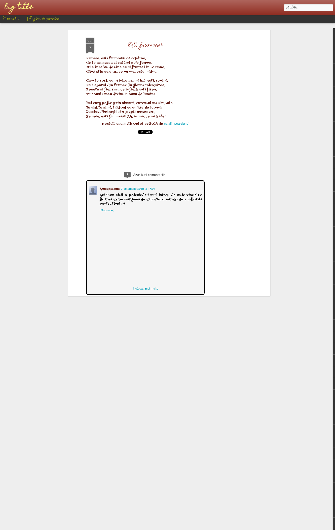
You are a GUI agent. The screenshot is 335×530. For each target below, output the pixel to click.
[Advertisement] (230, 107)
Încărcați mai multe (145, 288)
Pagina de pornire (45, 18)
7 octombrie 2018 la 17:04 (138, 188)
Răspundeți (106, 209)
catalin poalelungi (176, 123)
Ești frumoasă (145, 45)
